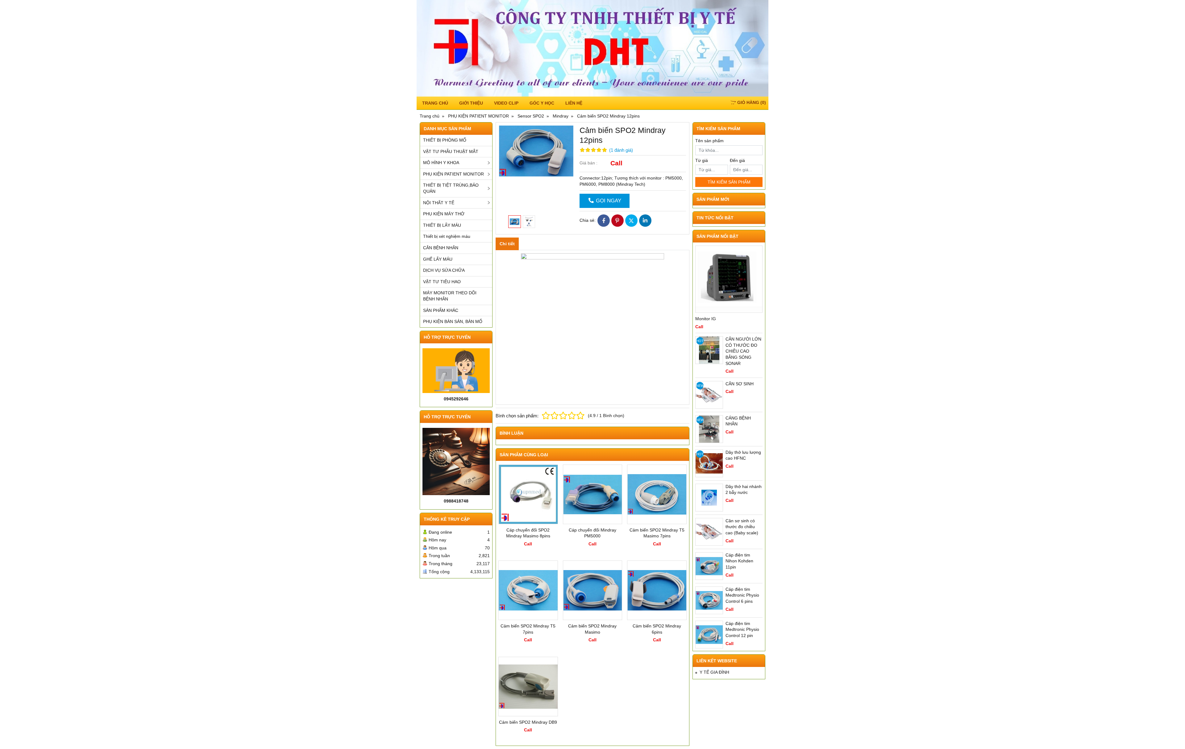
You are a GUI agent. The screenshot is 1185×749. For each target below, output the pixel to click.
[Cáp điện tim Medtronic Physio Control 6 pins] (709, 600)
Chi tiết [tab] (507, 243)
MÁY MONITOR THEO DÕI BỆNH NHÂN (449, 295)
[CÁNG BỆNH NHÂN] (709, 429)
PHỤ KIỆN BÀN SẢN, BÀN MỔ (452, 321)
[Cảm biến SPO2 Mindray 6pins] (656, 590)
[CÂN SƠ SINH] (709, 394)
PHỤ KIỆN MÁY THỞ (443, 213)
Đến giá (737, 160)
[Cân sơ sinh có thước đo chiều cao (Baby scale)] (709, 531)
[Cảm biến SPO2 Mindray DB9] (528, 686)
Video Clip (506, 103)
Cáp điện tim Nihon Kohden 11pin (739, 560)
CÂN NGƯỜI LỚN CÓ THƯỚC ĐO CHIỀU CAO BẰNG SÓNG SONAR (743, 351)
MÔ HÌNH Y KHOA (441, 162)
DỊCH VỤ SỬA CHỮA (444, 270)
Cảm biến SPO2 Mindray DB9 (528, 722)
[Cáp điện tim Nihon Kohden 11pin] (709, 566)
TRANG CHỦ (435, 103)
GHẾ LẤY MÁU (437, 259)
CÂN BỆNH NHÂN (440, 247)
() (751, 102)
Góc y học (542, 103)
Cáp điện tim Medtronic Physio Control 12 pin (742, 629)
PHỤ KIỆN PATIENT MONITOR (453, 174)
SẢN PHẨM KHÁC (440, 310)
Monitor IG (705, 318)
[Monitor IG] (729, 279)
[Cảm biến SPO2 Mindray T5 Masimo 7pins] (656, 494)
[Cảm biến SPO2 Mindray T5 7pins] (528, 590)
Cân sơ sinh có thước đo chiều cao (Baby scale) (742, 526)
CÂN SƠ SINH (740, 383)
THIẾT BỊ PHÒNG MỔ (444, 140)
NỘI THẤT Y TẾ (438, 202)
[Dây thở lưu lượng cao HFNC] (709, 463)
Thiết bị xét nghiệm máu (446, 236)
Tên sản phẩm (709, 140)
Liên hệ (573, 103)
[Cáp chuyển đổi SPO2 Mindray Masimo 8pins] (528, 494)
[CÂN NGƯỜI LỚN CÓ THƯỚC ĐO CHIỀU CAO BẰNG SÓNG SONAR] (709, 350)
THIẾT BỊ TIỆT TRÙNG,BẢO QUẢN (451, 188)
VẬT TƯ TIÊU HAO (442, 281)
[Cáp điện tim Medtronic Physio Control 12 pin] (709, 634)
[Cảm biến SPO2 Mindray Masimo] (592, 590)
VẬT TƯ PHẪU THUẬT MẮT (450, 151)
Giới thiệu (471, 103)
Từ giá (701, 160)
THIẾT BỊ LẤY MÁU (442, 225)
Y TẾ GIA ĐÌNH (714, 672)
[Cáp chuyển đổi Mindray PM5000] (592, 494)
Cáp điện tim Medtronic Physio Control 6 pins (742, 595)
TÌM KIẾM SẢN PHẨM (729, 182)
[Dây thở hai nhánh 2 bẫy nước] (709, 497)
